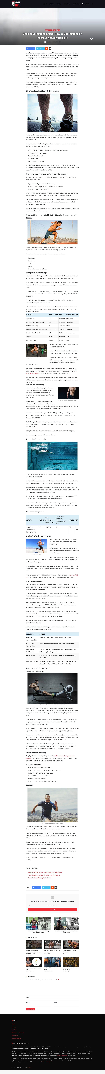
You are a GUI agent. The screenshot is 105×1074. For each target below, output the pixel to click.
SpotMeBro (30, 1067)
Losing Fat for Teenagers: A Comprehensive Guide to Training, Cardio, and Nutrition (33, 952)
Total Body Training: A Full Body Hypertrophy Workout (44, 875)
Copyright (14, 1029)
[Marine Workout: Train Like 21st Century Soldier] (71, 962)
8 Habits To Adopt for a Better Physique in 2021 (69, 951)
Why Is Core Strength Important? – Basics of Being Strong (45, 872)
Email (27, 1002)
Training (46, 30)
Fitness (52, 4)
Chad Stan (49, 42)
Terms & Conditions (16, 1038)
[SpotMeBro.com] (16, 4)
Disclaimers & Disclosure (18, 1032)
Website (55, 1002)
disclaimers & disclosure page (46, 1061)
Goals (45, 4)
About (13, 1024)
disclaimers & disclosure (62, 1055)
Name (27, 997)
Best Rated (86, 4)
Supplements (75, 4)
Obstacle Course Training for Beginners (39, 878)
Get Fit (58, 30)
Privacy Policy (15, 1035)
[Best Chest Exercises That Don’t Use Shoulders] (52, 944)
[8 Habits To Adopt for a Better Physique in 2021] (71, 944)
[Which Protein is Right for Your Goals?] (52, 962)
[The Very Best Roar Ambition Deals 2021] (34, 962)
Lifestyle (66, 4)
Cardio (51, 30)
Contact (14, 1027)
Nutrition (58, 4)
